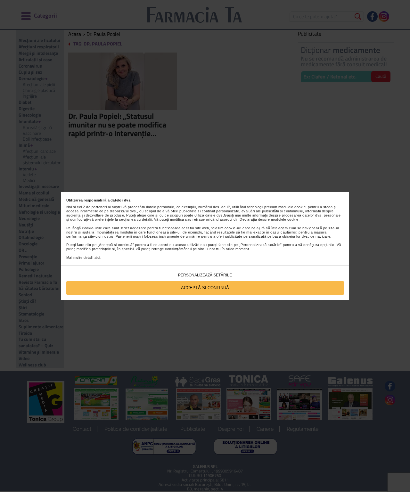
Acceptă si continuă (205, 287)
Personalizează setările (205, 275)
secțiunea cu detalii (135, 219)
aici (97, 257)
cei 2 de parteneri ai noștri (99, 207)
